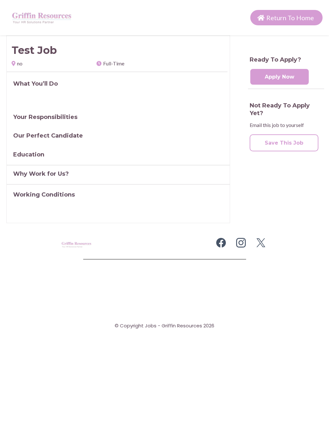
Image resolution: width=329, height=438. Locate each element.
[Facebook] (221, 243)
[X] (261, 243)
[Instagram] (241, 243)
